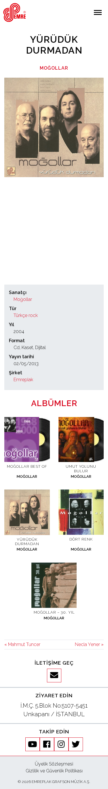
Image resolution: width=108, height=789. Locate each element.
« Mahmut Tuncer (22, 644)
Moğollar (54, 68)
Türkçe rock (26, 315)
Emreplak (23, 379)
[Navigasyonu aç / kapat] (97, 12)
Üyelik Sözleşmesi (54, 764)
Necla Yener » (89, 644)
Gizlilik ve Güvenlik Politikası (54, 771)
